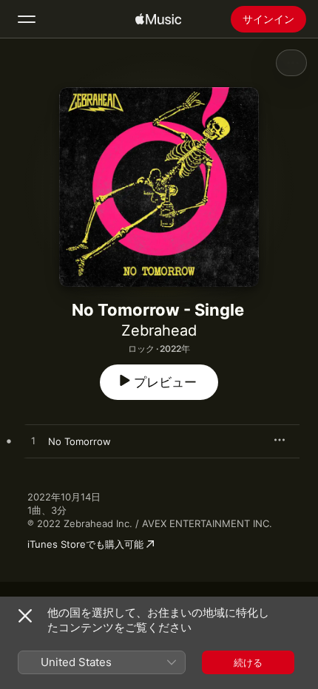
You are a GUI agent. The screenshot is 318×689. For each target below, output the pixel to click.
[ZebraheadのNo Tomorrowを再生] (33, 441)
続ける (248, 662)
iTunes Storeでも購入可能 (85, 544)
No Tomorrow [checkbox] (79, 441)
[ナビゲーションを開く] (26, 19)
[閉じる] (25, 615)
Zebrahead (159, 330)
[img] (158, 19)
